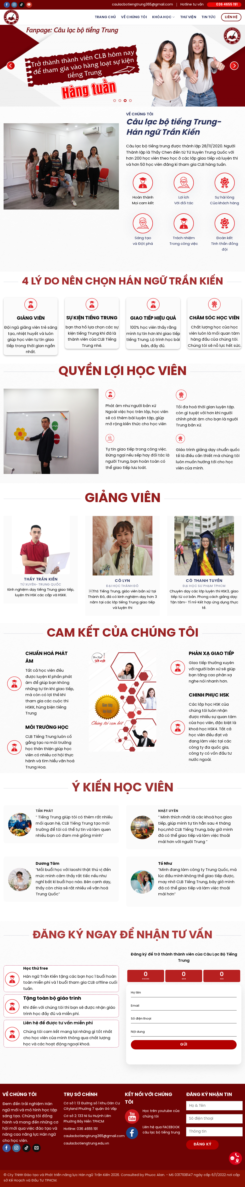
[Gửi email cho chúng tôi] (36, 1149)
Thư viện (188, 17)
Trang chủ (105, 17)
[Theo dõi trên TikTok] (22, 5)
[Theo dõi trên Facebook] (7, 5)
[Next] (234, 66)
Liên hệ (231, 17)
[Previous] (11, 66)
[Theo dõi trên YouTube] (29, 5)
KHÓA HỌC (162, 17)
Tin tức (208, 17)
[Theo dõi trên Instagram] (14, 5)
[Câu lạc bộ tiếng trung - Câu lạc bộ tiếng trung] (19, 17)
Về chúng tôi (134, 17)
